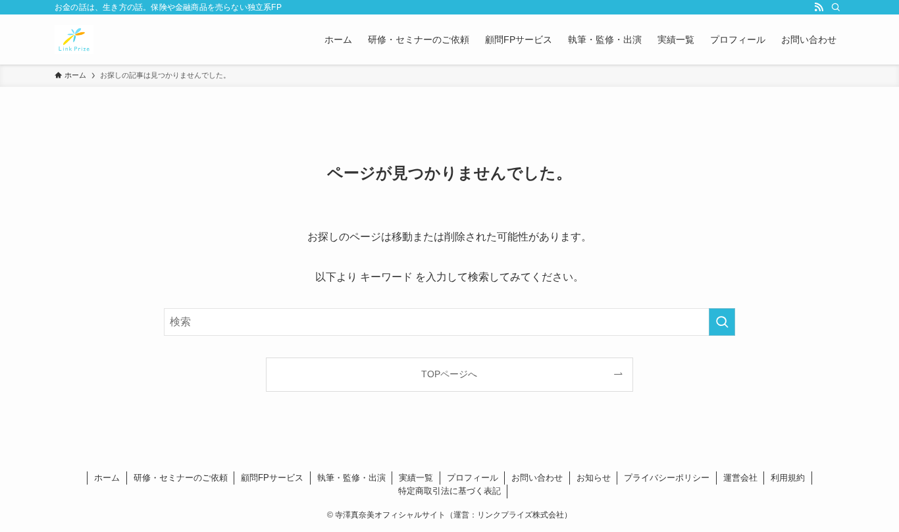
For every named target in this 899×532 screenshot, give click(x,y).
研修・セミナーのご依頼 (181, 478)
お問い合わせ (537, 478)
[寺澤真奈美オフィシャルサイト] (74, 39)
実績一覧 (416, 478)
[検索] (835, 7)
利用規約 (788, 478)
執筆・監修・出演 (351, 478)
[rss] (818, 7)
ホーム (107, 478)
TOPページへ (449, 374)
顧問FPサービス (272, 478)
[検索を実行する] (722, 322)
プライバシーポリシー (666, 478)
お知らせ (594, 478)
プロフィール (472, 478)
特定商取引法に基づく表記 (449, 491)
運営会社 (740, 478)
